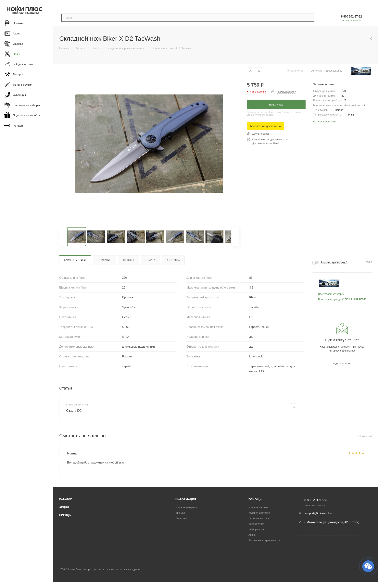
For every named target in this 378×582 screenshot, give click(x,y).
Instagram (313, 540)
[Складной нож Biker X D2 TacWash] (149, 143)
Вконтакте (303, 540)
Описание (104, 260)
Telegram (323, 540)
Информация (185, 499)
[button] (368, 566)
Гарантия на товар (259, 518)
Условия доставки (259, 512)
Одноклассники (343, 540)
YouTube (333, 540)
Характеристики (75, 260)
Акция (252, 534)
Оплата (150, 260)
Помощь (255, 499)
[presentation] (59, 461)
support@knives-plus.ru (319, 513)
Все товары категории (331, 293)
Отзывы (128, 260)
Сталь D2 (74, 411)
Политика (181, 518)
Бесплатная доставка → (265, 126)
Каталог (65, 499)
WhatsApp (353, 540)
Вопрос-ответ (256, 523)
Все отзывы (364, 436)
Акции (64, 507)
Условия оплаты (258, 507)
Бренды (65, 515)
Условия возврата (186, 507)
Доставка (173, 260)
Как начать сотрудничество (264, 540)
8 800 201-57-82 (351, 16)
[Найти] (309, 18)
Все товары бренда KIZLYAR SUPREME (342, 299)
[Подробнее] (293, 407)
